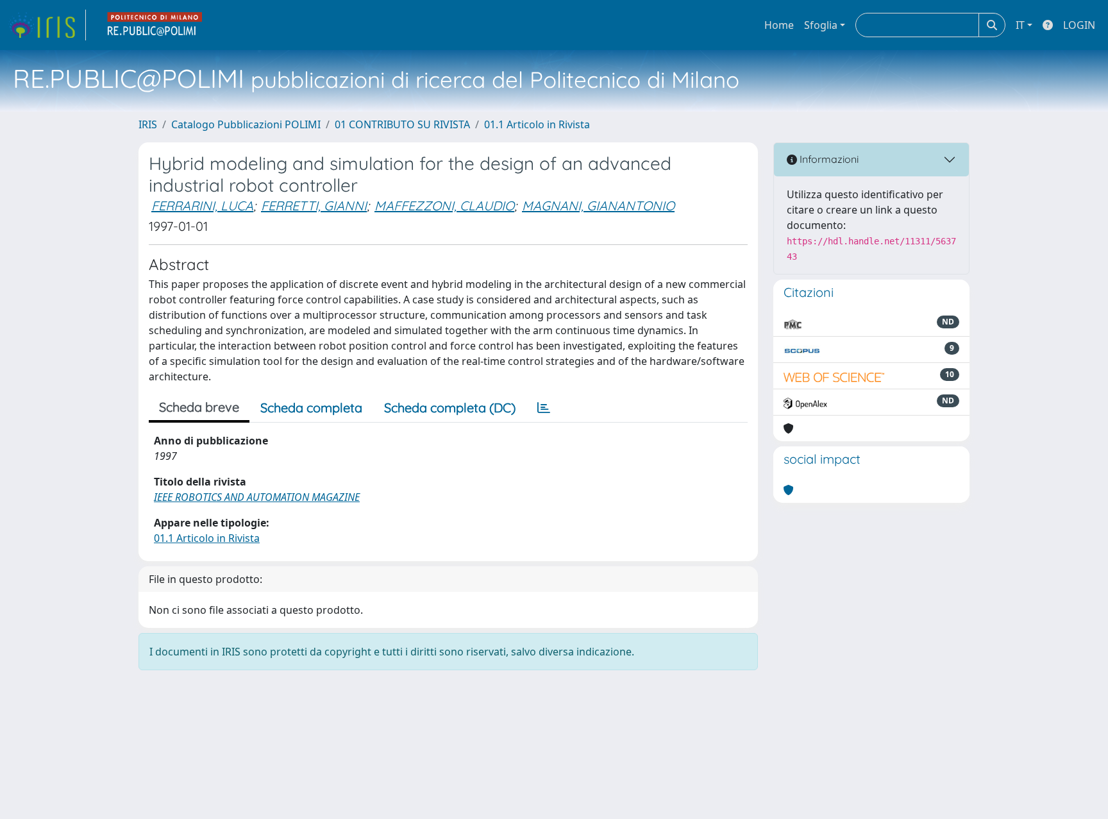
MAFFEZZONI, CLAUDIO (444, 206)
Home (779, 25)
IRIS (147, 124)
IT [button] (1020, 25)
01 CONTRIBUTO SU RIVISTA (402, 124)
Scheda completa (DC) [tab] (450, 408)
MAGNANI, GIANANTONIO (598, 206)
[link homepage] (47, 25)
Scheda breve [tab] (199, 407)
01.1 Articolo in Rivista (537, 124)
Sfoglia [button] (820, 25)
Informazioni (828, 159)
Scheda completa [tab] (311, 408)
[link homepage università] (155, 25)
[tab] (543, 407)
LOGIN (1079, 25)
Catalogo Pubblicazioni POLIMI (246, 124)
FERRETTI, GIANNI (314, 206)
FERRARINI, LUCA (202, 206)
